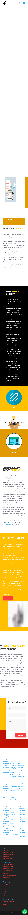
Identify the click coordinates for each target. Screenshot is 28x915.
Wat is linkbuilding (8, 864)
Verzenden (20, 735)
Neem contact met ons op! (9, 901)
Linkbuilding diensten (8, 856)
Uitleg (4, 895)
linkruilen (5, 797)
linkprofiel (5, 795)
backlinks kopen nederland (13, 774)
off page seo (21, 776)
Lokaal (4, 891)
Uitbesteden (6, 893)
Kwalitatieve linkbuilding (9, 875)
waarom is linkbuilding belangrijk (6, 788)
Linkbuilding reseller (8, 858)
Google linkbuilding (8, 872)
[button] (24, 911)
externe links (6, 524)
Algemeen (5, 884)
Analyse (5, 886)
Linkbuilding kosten (8, 868)
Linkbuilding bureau (8, 852)
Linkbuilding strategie (8, 866)
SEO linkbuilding (11, 502)
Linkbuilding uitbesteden (9, 850)
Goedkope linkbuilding (9, 870)
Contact (7, 598)
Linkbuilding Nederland (9, 854)
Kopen (4, 889)
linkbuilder (5, 761)
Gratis (4, 887)
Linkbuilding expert (8, 874)
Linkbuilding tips (7, 877)
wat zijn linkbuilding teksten (13, 795)
